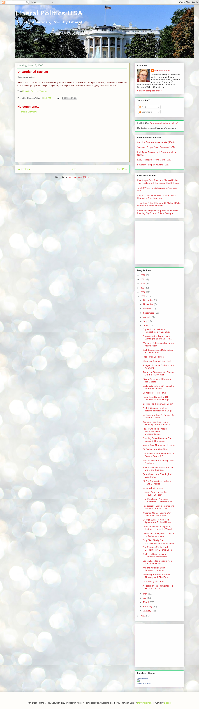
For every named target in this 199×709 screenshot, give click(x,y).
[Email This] (63, 98)
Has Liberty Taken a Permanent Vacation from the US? (158, 507)
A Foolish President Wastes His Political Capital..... (158, 587)
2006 (143, 292)
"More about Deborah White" (164, 123)
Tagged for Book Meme (154, 357)
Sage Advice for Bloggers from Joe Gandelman (157, 562)
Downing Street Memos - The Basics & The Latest (157, 439)
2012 (143, 279)
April (145, 598)
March (146, 602)
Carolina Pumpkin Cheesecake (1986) (156, 142)
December (148, 300)
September (149, 313)
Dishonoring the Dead (153, 581)
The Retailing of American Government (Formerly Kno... (158, 500)
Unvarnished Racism (153, 488)
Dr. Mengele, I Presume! (155, 393)
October (147, 308)
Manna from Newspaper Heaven (159, 445)
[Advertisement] (72, 139)
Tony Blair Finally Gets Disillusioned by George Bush (158, 541)
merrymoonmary (144, 703)
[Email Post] (58, 98)
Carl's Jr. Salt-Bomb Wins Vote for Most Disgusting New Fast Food (156, 196)
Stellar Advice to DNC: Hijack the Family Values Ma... (158, 387)
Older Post (121, 169)
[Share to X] (69, 98)
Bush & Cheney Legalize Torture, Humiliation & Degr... (158, 409)
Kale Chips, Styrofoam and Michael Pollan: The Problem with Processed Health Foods (158, 181)
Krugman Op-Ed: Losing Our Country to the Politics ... (157, 514)
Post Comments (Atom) (78, 177)
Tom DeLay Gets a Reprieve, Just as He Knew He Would (157, 527)
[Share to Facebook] (72, 98)
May (145, 593)
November (148, 304)
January (147, 610)
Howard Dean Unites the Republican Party (155, 493)
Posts (144, 107)
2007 (143, 288)
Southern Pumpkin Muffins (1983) (153, 164)
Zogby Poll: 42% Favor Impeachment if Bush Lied (157, 330)
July (145, 321)
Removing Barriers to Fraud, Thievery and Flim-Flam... (157, 575)
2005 (143, 296)
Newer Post (23, 169)
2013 (143, 275)
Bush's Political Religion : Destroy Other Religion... (156, 555)
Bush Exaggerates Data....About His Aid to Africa (158, 351)
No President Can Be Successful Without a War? (158, 416)
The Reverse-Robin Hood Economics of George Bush (157, 548)
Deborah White (162, 70)
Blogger (167, 703)
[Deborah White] (138, 681)
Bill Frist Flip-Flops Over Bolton (158, 404)
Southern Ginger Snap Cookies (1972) (156, 147)
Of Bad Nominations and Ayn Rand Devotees (157, 482)
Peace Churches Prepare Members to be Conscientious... (155, 431)
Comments (146, 112)
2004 (143, 616)
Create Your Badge (144, 684)
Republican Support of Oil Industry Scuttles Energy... (157, 398)
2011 (143, 283)
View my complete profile (149, 90)
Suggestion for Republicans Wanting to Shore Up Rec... (157, 337)
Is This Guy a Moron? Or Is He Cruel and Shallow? (158, 468)
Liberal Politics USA (48, 12)
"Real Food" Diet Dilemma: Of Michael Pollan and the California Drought (159, 204)
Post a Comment (29, 112)
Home (73, 169)
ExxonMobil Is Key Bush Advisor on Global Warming (158, 534)
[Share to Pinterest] (75, 98)
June (146, 325)
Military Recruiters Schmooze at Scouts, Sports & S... (158, 454)
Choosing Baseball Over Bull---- (158, 361)
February (148, 606)
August (147, 317)
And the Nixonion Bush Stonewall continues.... (155, 569)
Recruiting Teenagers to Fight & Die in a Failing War (158, 373)
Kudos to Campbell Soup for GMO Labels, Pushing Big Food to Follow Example (157, 212)
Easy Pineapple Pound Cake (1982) (154, 159)
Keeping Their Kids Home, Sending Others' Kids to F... (157, 423)
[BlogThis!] (66, 98)
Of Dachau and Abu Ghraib (156, 449)
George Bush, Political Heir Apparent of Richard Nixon (157, 521)
